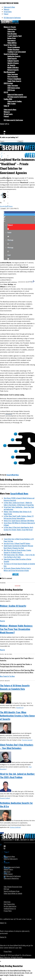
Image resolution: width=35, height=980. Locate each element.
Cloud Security (12, 58)
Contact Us (3, 937)
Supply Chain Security (14, 81)
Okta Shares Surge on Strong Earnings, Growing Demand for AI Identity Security (17, 551)
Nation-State (11, 38)
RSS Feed (6, 889)
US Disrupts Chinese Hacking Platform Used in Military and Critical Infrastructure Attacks (17, 569)
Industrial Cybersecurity (15, 94)
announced (8, 413)
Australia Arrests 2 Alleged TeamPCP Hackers (17, 543)
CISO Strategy (8, 83)
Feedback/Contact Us (10, 908)
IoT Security (11, 65)
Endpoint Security (13, 61)
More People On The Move (7, 676)
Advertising (7, 902)
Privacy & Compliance (14, 79)
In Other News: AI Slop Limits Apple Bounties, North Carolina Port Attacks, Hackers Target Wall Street (18, 528)
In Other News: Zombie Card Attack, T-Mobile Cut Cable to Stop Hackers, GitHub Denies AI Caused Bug (19, 504)
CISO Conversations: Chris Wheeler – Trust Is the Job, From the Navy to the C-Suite (19, 556)
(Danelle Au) (19, 707)
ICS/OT (6, 92)
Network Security (13, 70)
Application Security (13, 56)
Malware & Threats (10, 27)
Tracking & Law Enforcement (16, 52)
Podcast (6, 14)
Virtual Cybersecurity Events (12, 867)
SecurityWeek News (6, 206)
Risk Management (9, 72)
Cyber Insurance (12, 74)
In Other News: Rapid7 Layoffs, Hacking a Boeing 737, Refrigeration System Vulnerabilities (19, 517)
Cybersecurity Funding (14, 101)
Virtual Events (8, 12)
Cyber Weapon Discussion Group (13, 887)
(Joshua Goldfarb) (15, 827)
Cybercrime (11, 31)
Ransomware (11, 40)
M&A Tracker (11, 103)
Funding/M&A (8, 99)
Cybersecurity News (9, 7)
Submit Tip (3, 923)
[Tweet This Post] (19, 214)
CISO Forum (11, 90)
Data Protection (12, 76)
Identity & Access (13, 63)
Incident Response (13, 49)
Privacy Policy (8, 911)
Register (2, 621)
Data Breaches (12, 34)
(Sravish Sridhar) (5, 798)
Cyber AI (6, 106)
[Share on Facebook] (19, 212)
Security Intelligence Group (11, 891)
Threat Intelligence (13, 47)
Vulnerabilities (12, 43)
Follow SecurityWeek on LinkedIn (13, 893)
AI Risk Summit (8, 874)
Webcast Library (8, 869)
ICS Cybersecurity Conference (12, 18)
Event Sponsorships (9, 904)
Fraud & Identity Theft (14, 36)
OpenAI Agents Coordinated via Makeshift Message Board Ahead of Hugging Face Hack (18, 547)
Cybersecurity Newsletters (11, 878)
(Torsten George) (27, 740)
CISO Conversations (13, 88)
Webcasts (6, 9)
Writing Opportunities (10, 906)
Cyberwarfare (11, 29)
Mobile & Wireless (13, 67)
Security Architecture (11, 54)
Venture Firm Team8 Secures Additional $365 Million (19, 521)
